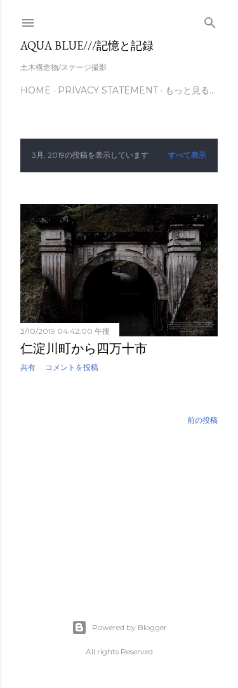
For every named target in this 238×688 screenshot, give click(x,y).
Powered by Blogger (129, 627)
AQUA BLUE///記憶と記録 (87, 45)
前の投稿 (202, 420)
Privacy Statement (108, 90)
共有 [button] (28, 367)
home (35, 90)
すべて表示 (187, 155)
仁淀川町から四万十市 (83, 348)
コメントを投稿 (71, 367)
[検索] (210, 20)
